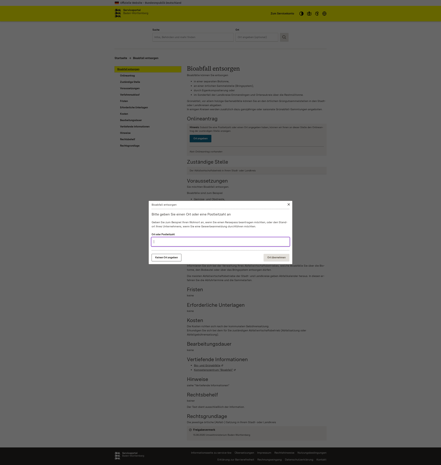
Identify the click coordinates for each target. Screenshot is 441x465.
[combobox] (220, 241)
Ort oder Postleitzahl (163, 234)
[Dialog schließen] (288, 204)
